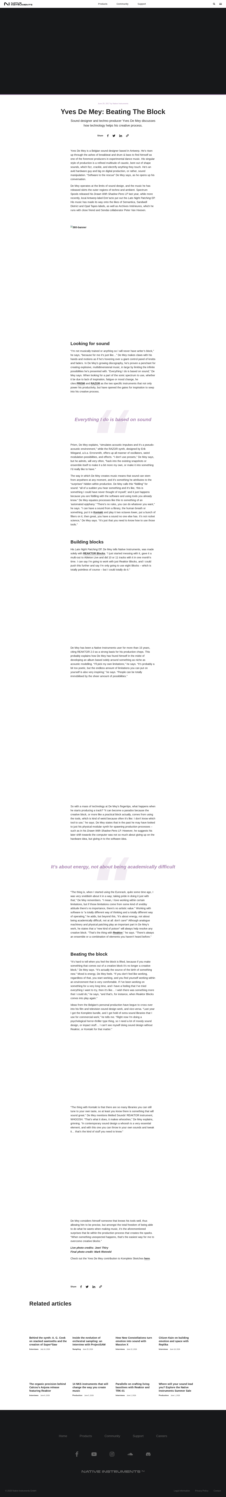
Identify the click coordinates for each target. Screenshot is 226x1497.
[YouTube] (94, 1454)
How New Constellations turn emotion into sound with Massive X (134, 1341)
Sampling (76, 1349)
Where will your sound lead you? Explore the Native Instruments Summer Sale (176, 1387)
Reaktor (118, 932)
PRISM (81, 383)
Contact (217, 1491)
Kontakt (98, 512)
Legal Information (182, 1491)
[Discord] (145, 1454)
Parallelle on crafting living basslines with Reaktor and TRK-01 (132, 1387)
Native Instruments (120, 103)
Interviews (33, 1349)
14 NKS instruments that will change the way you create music (90, 1387)
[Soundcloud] (130, 1454)
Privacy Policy (201, 1491)
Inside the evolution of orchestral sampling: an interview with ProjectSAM (89, 1341)
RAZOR (95, 383)
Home (63, 1436)
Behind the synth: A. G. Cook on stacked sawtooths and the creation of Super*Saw (48, 1341)
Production (77, 1395)
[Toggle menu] (220, 4)
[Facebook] (80, 1454)
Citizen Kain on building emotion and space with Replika (174, 1341)
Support (142, 4)
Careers (161, 1436)
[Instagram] (112, 1454)
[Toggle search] (214, 4)
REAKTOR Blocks (94, 553)
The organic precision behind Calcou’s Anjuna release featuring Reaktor (47, 1387)
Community (122, 4)
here (147, 1258)
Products (102, 4)
